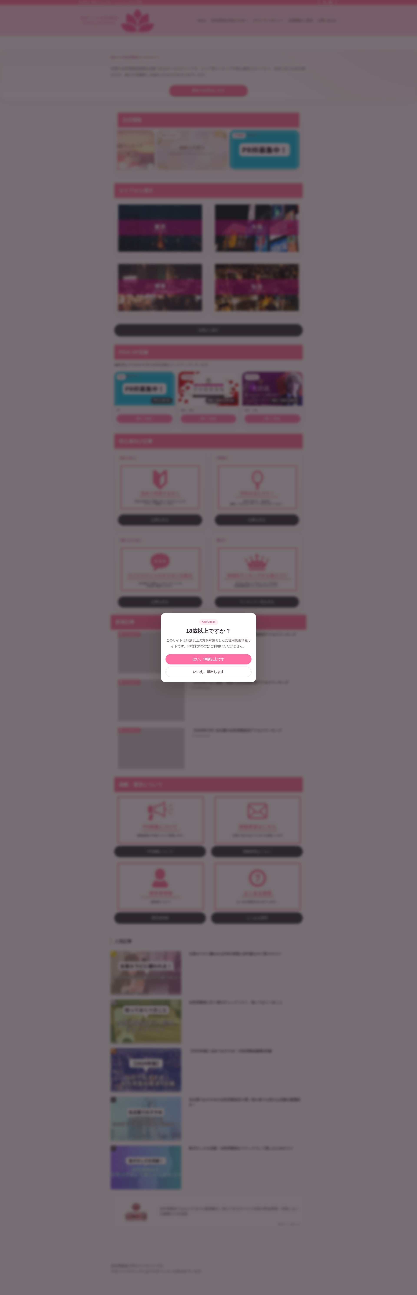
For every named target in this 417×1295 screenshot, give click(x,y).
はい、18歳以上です (208, 659)
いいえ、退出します (208, 672)
